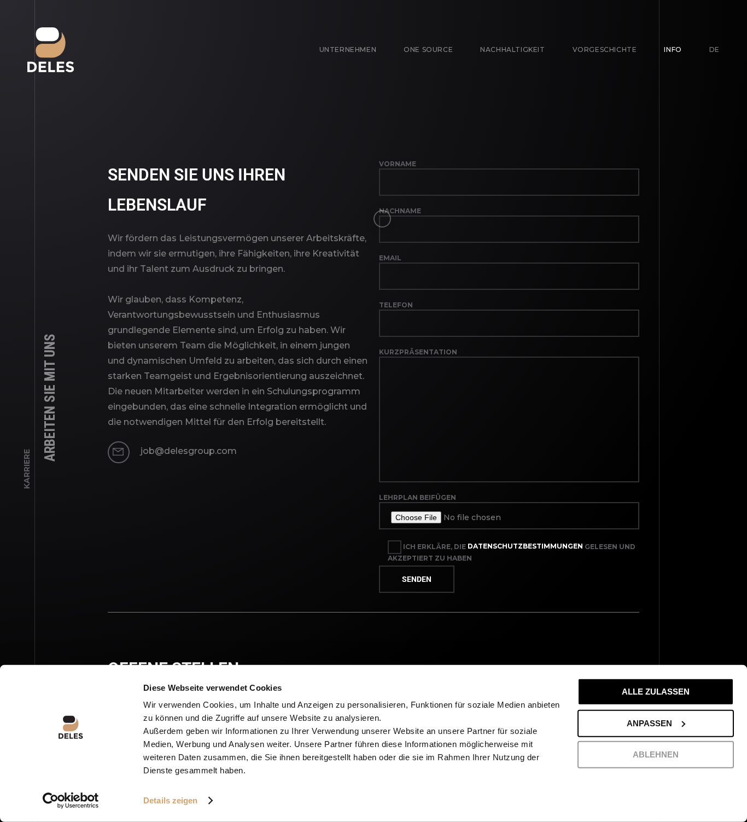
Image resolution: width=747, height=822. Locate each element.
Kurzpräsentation (418, 352)
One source (428, 49)
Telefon (396, 305)
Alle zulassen (656, 691)
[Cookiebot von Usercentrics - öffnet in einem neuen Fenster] (71, 800)
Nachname (400, 211)
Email (390, 258)
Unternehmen (348, 49)
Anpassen (649, 722)
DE (714, 49)
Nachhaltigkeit (512, 49)
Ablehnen (656, 754)
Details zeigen (170, 800)
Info (672, 49)
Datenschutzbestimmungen (525, 546)
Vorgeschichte (605, 49)
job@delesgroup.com (189, 451)
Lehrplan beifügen (417, 497)
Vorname (397, 164)
